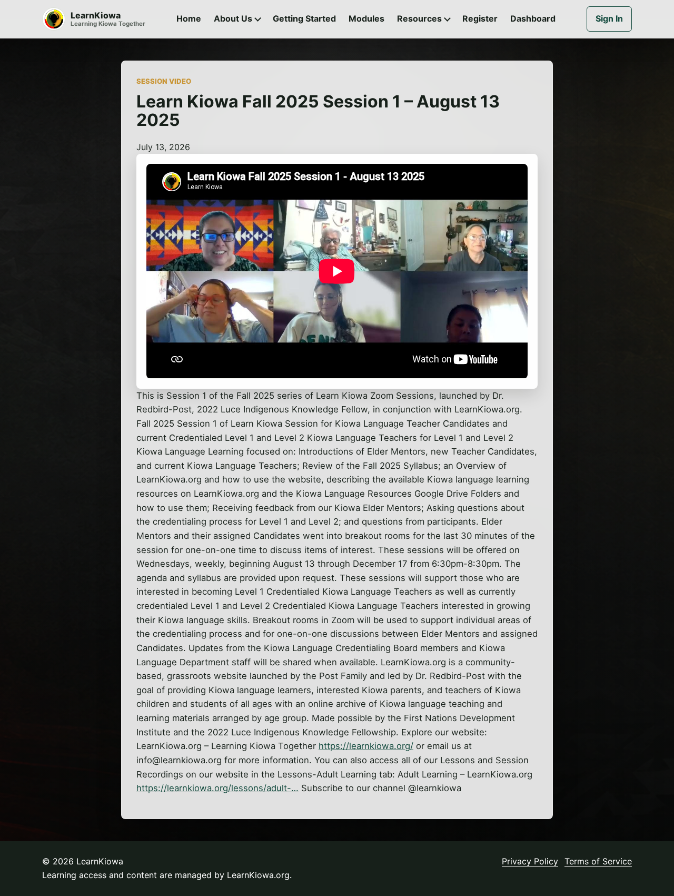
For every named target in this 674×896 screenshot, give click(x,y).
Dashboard (533, 18)
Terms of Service (598, 861)
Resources (419, 18)
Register (480, 18)
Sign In (609, 18)
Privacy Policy (530, 861)
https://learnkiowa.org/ (366, 746)
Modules (366, 18)
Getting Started (304, 18)
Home (188, 18)
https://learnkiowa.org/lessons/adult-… (217, 788)
